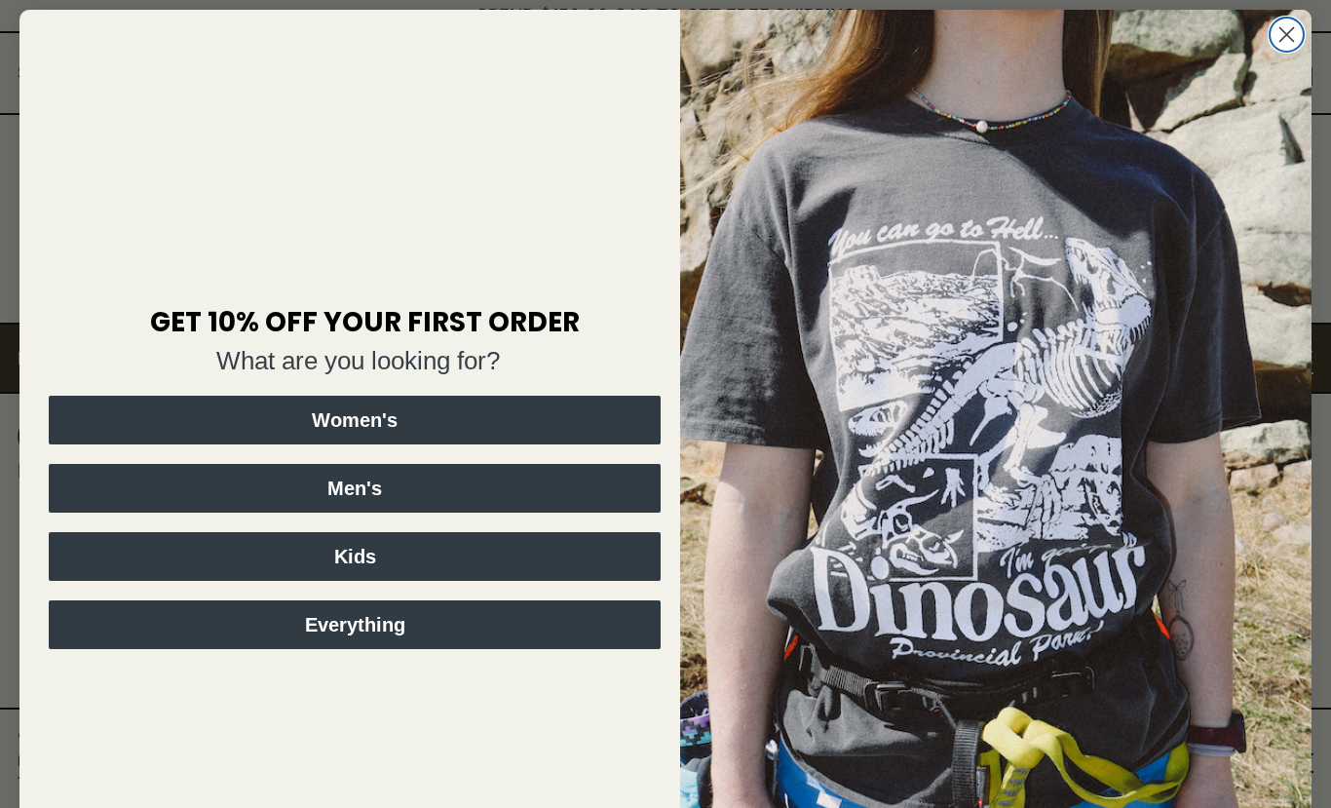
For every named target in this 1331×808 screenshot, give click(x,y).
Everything (355, 624)
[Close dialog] (1287, 35)
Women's (355, 420)
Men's (354, 488)
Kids (355, 556)
